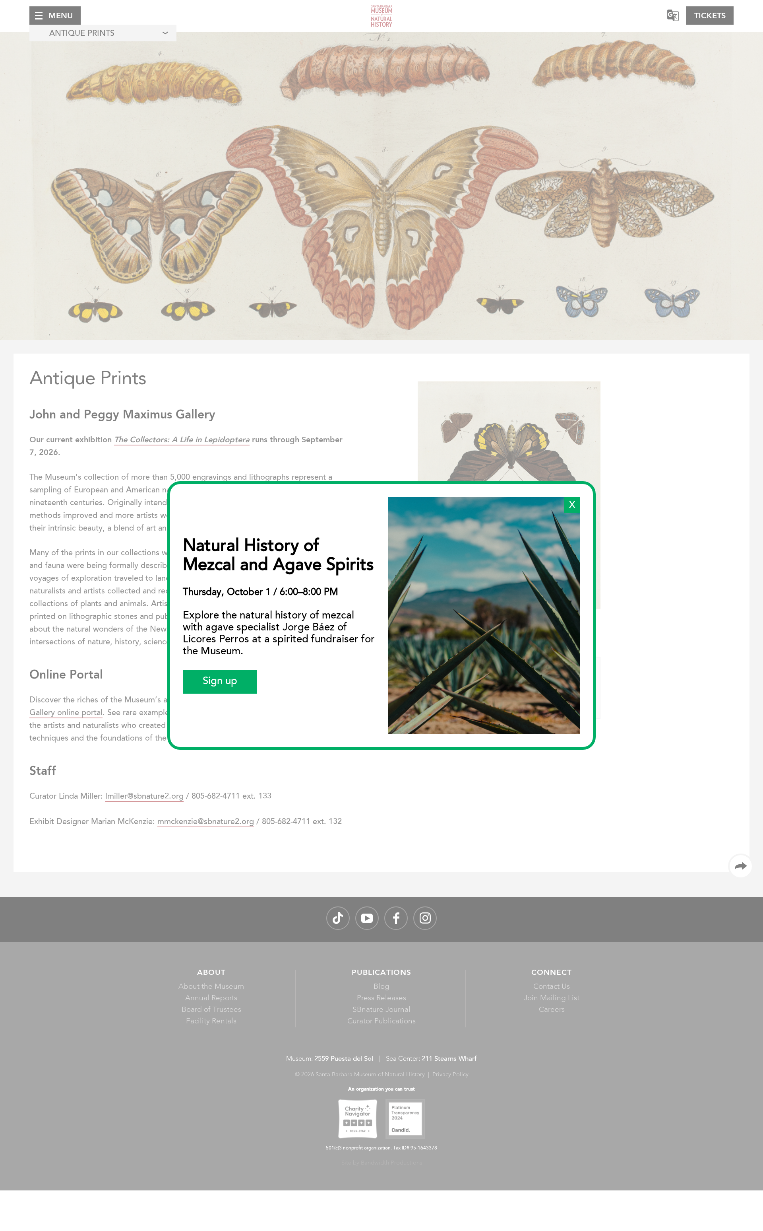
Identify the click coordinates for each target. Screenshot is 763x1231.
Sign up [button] (220, 682)
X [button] (572, 505)
